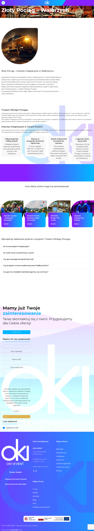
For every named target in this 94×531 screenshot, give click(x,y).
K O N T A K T (16, 332)
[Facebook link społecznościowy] (34, 471)
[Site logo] (47, 2)
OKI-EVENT (11, 526)
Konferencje (61, 453)
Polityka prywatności (41, 507)
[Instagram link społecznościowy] (36, 471)
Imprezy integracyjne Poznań (31, 15)
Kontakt (36, 496)
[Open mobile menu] (3, 3)
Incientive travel (62, 467)
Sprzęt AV (60, 460)
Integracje (60, 456)
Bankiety (59, 449)
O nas (35, 489)
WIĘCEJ (6, 224)
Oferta (16, 15)
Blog (34, 500)
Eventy (59, 471)
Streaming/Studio (63, 464)
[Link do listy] (16, 428)
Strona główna (6, 15)
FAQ (34, 503)
